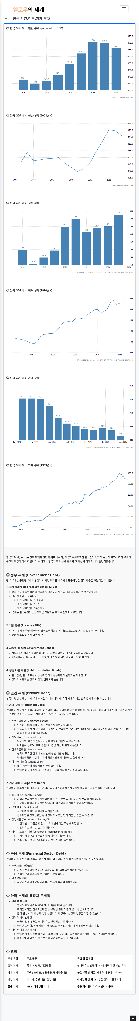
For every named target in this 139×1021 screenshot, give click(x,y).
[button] (6, 18)
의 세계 (28, 9)
